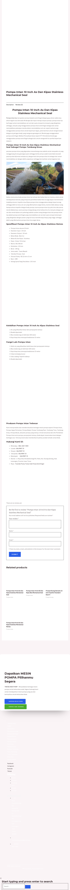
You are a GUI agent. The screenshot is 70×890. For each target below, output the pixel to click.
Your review (14, 518)
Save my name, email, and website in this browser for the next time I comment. (35, 549)
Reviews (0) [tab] (19, 105)
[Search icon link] (65, 7)
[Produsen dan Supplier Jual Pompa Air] (34, 6)
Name (11, 531)
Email (11, 540)
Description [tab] (10, 105)
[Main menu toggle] (5, 7)
